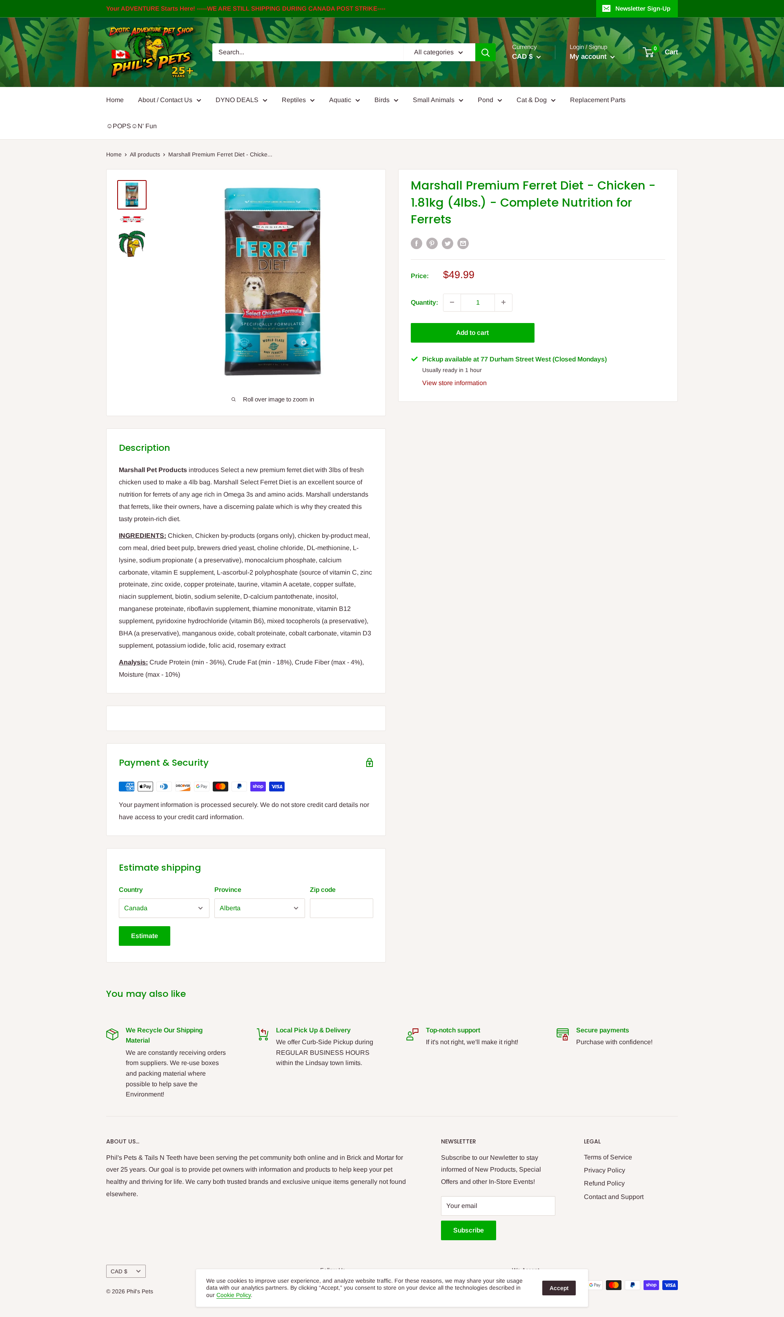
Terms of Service (608, 1157)
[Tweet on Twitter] (447, 243)
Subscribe (468, 1230)
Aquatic (340, 99)
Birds (382, 99)
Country (131, 889)
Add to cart (472, 332)
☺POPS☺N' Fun (131, 126)
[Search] (485, 52)
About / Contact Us (165, 99)
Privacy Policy (604, 1170)
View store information (454, 382)
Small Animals (433, 99)
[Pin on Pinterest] (432, 243)
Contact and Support (614, 1196)
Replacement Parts (598, 99)
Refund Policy (604, 1183)
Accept (559, 1288)
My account (589, 56)
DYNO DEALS (237, 99)
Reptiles (294, 99)
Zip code (323, 889)
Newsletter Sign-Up (642, 8)
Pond (485, 99)
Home (115, 99)
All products (145, 154)
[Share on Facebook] (416, 243)
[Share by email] (463, 243)
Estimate (144, 935)
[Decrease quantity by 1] (452, 302)
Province (227, 889)
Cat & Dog (532, 99)
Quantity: (424, 302)
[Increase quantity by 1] (503, 302)
